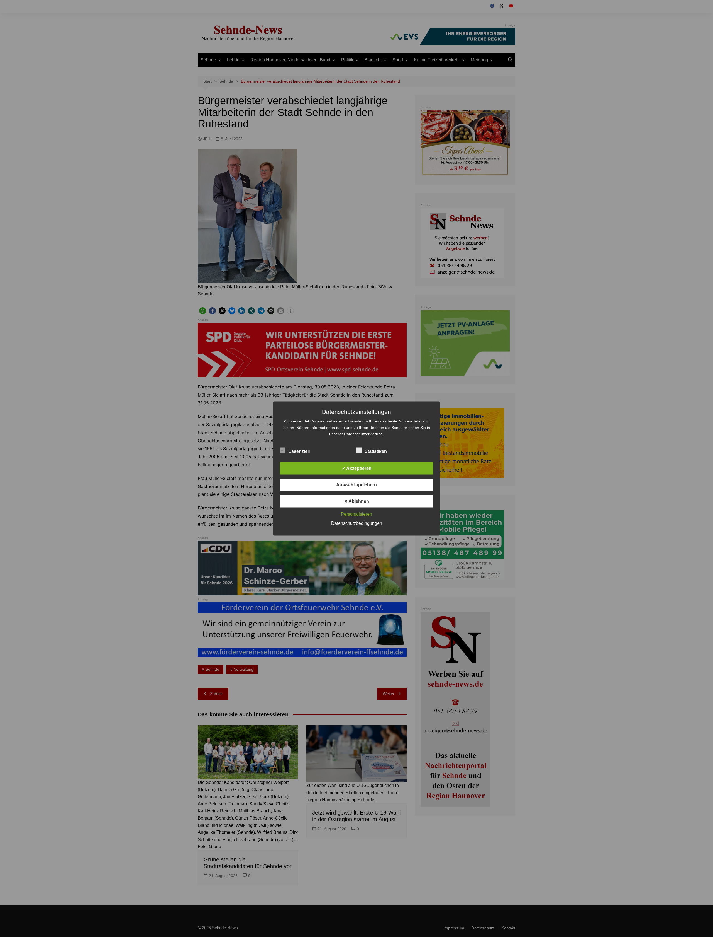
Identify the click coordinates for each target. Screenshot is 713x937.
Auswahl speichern (356, 484)
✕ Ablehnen (356, 501)
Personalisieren (356, 514)
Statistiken (376, 451)
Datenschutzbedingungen (356, 523)
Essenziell (299, 451)
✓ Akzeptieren (357, 468)
